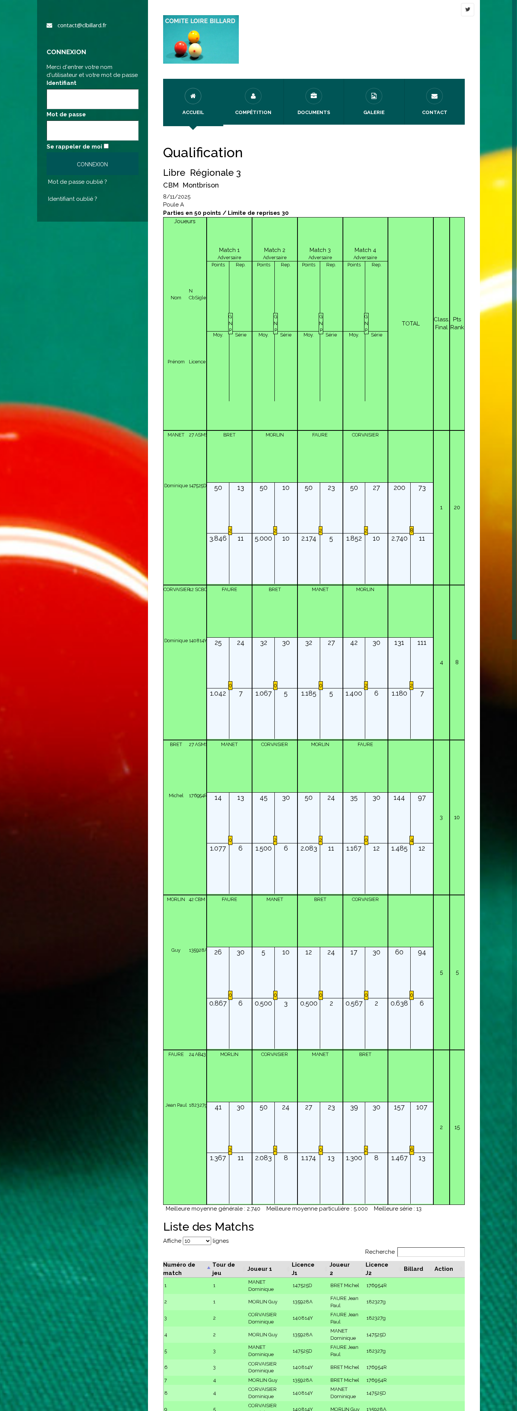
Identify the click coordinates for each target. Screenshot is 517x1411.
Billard (413, 1269)
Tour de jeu (223, 1268)
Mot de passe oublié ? (77, 181)
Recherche (380, 1251)
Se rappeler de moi (74, 146)
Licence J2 (377, 1268)
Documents (313, 112)
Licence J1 (303, 1268)
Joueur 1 (260, 1269)
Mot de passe (66, 114)
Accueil (193, 112)
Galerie (374, 112)
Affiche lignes (196, 1240)
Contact (434, 112)
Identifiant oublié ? (72, 199)
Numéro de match (179, 1268)
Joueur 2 (340, 1268)
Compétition (253, 112)
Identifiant (61, 83)
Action (443, 1269)
